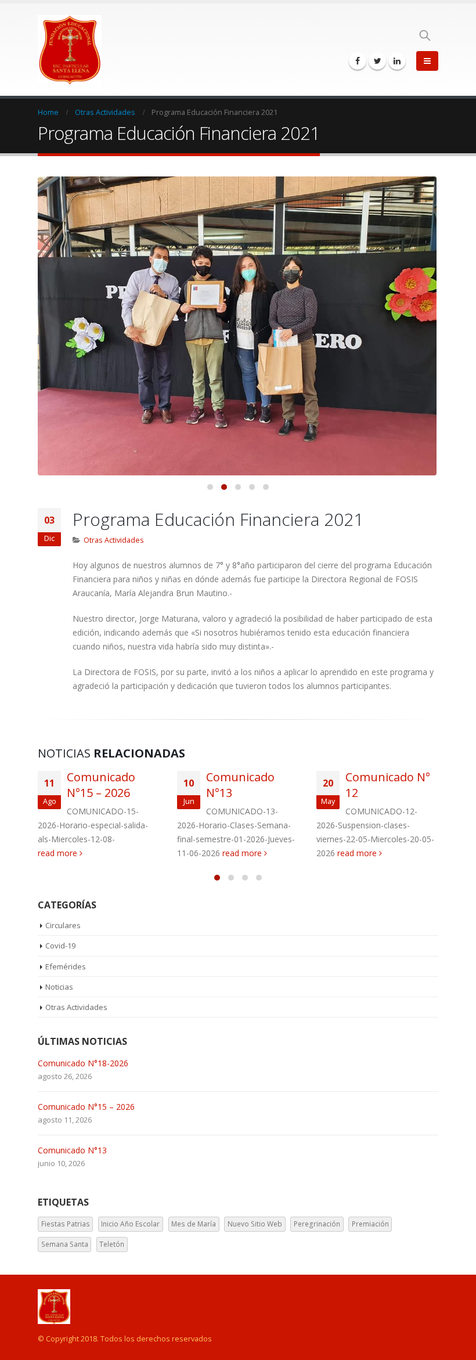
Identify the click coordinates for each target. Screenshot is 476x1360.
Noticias (59, 987)
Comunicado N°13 (72, 1150)
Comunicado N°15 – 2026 (101, 784)
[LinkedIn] (397, 61)
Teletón (111, 1244)
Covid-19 (60, 945)
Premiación (370, 1224)
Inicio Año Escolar (130, 1224)
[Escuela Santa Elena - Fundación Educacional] (70, 49)
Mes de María (193, 1224)
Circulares (63, 925)
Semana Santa (64, 1244)
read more (59, 852)
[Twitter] (377, 61)
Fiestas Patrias (65, 1224)
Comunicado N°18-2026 (83, 1063)
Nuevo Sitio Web (255, 1224)
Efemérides (65, 966)
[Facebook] (357, 61)
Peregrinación (317, 1224)
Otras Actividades (114, 540)
